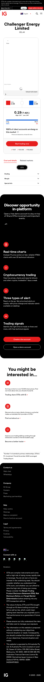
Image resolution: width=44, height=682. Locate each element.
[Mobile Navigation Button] (41, 14)
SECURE (21, 149)
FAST (14, 149)
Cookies (6, 534)
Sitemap (6, 512)
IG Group (6, 487)
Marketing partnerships (12, 496)
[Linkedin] (4, 559)
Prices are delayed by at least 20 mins (22, 134)
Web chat (7, 471)
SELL (12, 102)
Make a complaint (10, 515)
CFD (22, 167)
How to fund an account (12, 518)
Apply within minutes (35, 8)
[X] (10, 559)
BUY (35, 102)
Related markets (26, 160)
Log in (24, 8)
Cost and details (10, 160)
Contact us (7, 467)
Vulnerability (8, 537)
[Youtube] (20, 559)
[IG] (4, 14)
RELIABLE (30, 149)
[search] (36, 14)
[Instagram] (25, 559)
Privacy (6, 531)
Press (5, 493)
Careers (6, 490)
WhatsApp (7, 474)
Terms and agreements (12, 527)
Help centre (8, 509)
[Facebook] (15, 559)
